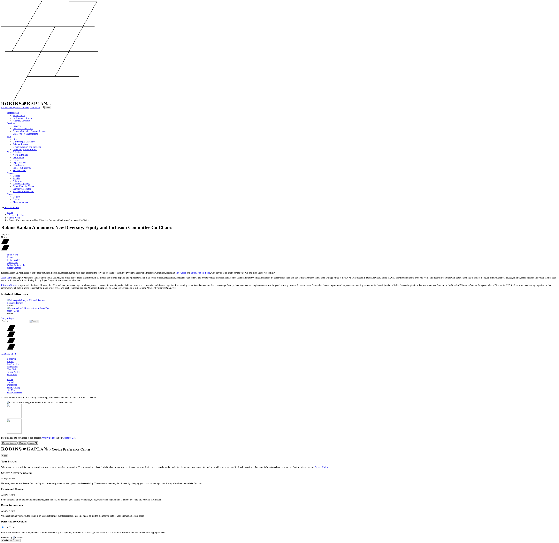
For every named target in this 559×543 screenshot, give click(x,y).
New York (11, 369)
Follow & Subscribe (22, 168)
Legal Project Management (25, 134)
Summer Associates (22, 189)
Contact (10, 194)
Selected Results (20, 144)
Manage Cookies (9, 443)
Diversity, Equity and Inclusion (27, 147)
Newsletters (18, 165)
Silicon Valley (13, 372)
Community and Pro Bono (25, 149)
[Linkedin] (11, 342)
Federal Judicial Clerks (23, 186)
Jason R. (13, 311)
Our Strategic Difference (24, 141)
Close (4, 456)
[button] (5, 249)
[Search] (42, 107)
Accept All (33, 443)
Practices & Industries (23, 128)
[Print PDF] (5, 243)
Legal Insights (19, 162)
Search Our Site (11, 207)
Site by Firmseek (14, 392)
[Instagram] (11, 349)
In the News (18, 157)
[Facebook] (11, 336)
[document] (279, 494)
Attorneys (17, 181)
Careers (10, 173)
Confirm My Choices (11, 540)
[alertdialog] (279, 494)
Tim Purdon (180, 273)
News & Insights (14, 152)
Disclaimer (12, 385)
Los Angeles (12, 364)
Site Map (11, 390)
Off (13, 527)
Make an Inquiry (20, 202)
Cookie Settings (8, 107)
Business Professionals (23, 191)
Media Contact (19, 170)
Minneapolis (12, 366)
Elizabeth (15, 303)
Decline (22, 443)
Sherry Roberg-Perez (200, 273)
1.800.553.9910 (8, 354)
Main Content (22, 107)
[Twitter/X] (11, 330)
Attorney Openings (21, 183)
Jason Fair (5, 277)
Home (10, 212)
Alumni (10, 382)
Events (16, 160)
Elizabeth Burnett (9, 285)
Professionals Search (22, 118)
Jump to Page (7, 318)
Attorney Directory (21, 120)
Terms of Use (69, 438)
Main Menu (35, 107)
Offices (16, 199)
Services (11, 123)
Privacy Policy (13, 387)
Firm (9, 136)
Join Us (16, 178)
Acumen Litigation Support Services (29, 131)
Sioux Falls (12, 374)
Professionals (13, 113)
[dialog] (279, 441)
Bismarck (11, 359)
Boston (10, 361)
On (6, 527)
